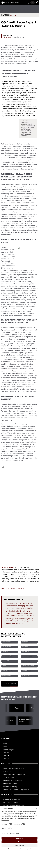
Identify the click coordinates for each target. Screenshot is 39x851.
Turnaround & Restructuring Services (16, 790)
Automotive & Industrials (12, 799)
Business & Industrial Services (13, 805)
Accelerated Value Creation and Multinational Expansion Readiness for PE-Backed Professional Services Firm (20, 613)
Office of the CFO (9, 777)
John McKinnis (7, 37)
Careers (6, 753)
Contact (6, 756)
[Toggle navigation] (27, 3)
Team (5, 747)
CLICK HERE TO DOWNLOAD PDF (12, 589)
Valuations (7, 771)
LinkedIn (6, 759)
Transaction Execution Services (14, 774)
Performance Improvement (12, 781)
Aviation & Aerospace (10, 802)
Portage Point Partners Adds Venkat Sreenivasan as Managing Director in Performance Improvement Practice (19, 605)
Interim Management (10, 784)
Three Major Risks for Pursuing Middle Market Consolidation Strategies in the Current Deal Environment (20, 621)
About (5, 744)
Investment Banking (10, 787)
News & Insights (8, 750)
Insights (13, 15)
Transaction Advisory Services (13, 768)
